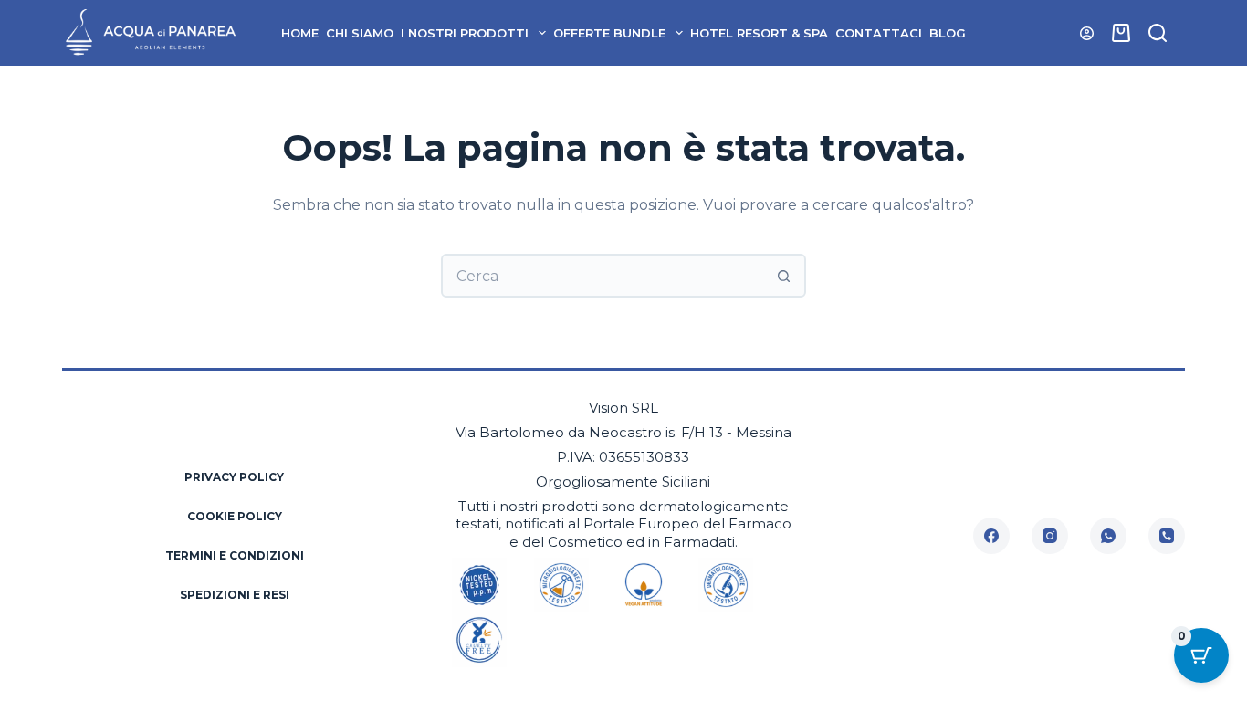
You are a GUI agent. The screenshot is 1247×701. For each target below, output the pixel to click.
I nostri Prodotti (465, 33)
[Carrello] (1121, 33)
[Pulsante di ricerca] (784, 276)
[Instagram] (1050, 536)
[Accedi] (1087, 33)
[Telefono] (1166, 536)
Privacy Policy (234, 477)
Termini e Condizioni (234, 555)
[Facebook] (991, 536)
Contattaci (878, 33)
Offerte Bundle (609, 33)
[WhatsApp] (1108, 536)
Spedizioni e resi (234, 595)
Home (300, 33)
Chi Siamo (359, 33)
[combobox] (603, 276)
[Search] (1157, 33)
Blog (947, 33)
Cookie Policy (234, 516)
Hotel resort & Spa (759, 33)
